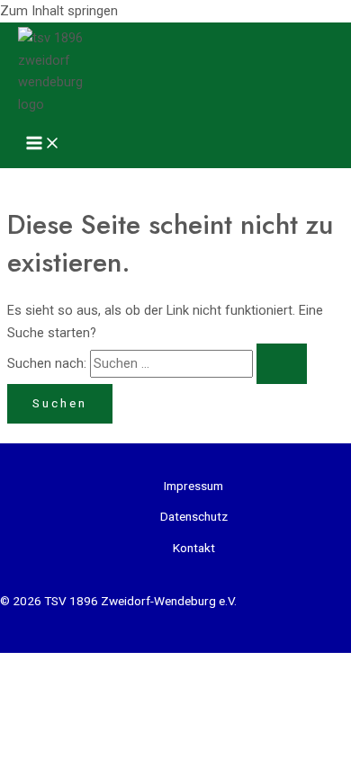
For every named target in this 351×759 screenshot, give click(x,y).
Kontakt (194, 547)
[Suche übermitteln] (281, 364)
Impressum (193, 485)
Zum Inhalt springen (59, 11)
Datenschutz (194, 516)
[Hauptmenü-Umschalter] (43, 144)
